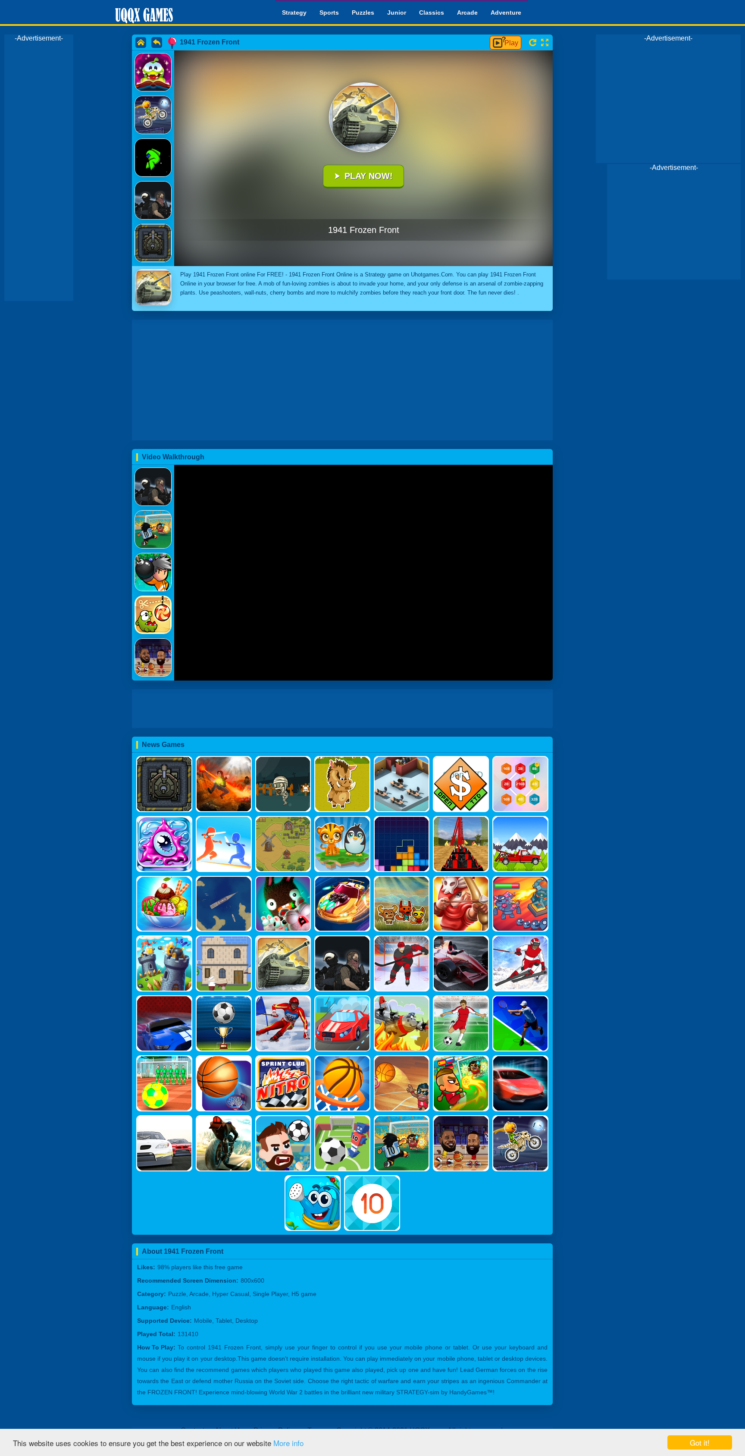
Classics (431, 12)
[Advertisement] (38, 171)
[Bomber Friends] (153, 572)
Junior (396, 12)
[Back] (156, 42)
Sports (329, 12)
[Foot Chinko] (153, 529)
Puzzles (363, 12)
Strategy (294, 12)
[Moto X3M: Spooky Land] (153, 115)
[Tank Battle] (153, 243)
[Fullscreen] (544, 43)
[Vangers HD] (153, 200)
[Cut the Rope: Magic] (153, 72)
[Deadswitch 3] (153, 487)
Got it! (700, 1442)
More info (288, 1442)
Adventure (506, 12)
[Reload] (532, 42)
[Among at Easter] (153, 157)
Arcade (467, 12)
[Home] (140, 42)
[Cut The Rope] (153, 615)
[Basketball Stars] (153, 657)
